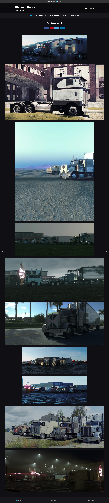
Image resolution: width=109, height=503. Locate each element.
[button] (103, 495)
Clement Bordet (25, 7)
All (31, 15)
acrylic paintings (41, 15)
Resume (92, 8)
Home (86, 8)
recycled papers (54, 15)
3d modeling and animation (71, 15)
